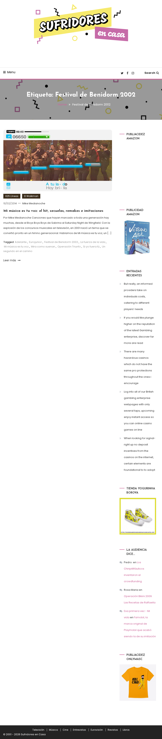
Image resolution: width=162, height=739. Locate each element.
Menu (11, 72)
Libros (126, 730)
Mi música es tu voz (16, 246)
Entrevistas (79, 730)
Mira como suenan (43, 246)
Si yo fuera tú (91, 246)
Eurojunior (35, 242)
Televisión (38, 730)
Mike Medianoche (33, 203)
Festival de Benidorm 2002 (61, 242)
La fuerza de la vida (92, 242)
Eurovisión (97, 730)
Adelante (21, 242)
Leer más (10, 260)
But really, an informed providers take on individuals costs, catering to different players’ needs (138, 296)
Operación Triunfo (69, 246)
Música (53, 730)
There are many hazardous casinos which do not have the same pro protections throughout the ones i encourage (138, 367)
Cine (65, 730)
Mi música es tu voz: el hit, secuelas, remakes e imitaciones (53, 211)
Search (149, 73)
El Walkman (31, 196)
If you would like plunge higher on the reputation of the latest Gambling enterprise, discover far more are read (139, 330)
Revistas (113, 730)
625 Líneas (11, 196)
